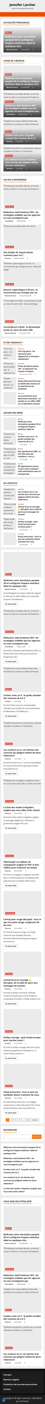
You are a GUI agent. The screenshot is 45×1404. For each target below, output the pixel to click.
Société (20, 449)
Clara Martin (11, 114)
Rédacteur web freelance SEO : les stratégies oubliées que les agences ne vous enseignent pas (22, 108)
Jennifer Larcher (22, 5)
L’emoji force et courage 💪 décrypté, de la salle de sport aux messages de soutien (9, 509)
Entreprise (9, 102)
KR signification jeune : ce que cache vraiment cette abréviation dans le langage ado (9, 468)
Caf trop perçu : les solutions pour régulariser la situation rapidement (9, 353)
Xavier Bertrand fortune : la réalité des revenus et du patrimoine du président (9, 383)
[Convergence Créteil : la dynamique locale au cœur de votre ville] (22, 311)
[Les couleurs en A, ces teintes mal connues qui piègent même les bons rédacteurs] (22, 1338)
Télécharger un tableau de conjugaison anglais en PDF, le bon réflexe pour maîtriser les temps (22, 846)
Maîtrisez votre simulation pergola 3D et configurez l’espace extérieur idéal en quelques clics (20, 41)
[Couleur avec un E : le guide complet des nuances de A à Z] (22, 1300)
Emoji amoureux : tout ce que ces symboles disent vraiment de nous (9, 539)
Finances (21, 348)
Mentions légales (11, 1379)
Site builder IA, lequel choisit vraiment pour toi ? (18, 254)
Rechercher (10, 1130)
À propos (7, 1375)
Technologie (10, 913)
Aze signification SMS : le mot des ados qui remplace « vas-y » (9, 453)
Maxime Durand (12, 50)
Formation (9, 801)
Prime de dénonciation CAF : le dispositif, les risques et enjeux (9, 368)
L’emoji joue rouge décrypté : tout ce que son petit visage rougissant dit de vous (22, 903)
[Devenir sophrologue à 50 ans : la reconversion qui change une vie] (22, 274)
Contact (7, 1389)
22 (28, 1120)
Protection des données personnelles (20, 1384)
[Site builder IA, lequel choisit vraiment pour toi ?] (22, 237)
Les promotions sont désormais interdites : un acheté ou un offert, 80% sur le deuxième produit (9, 398)
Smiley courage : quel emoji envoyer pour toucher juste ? (9, 524)
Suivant (35, 1120)
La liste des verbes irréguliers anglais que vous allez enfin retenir (22, 791)
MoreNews (37, 1398)
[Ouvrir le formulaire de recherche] (41, 14)
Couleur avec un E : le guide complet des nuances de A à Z (20, 137)
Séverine (10, 141)
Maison (8, 33)
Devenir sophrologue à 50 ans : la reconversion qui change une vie (20, 291)
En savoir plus (11, 604)
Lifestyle (9, 156)
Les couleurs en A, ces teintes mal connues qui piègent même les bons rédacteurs (21, 162)
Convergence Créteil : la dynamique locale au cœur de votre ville (21, 328)
